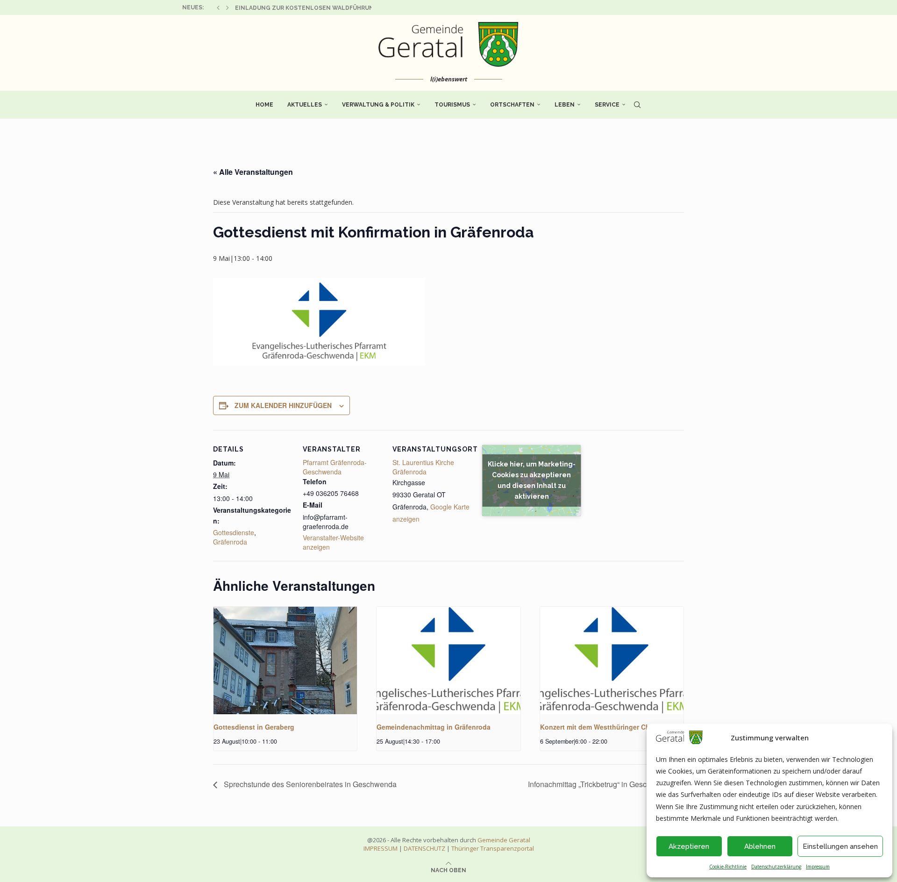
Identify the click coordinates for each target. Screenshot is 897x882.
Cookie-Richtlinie (728, 866)
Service (607, 104)
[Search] (637, 104)
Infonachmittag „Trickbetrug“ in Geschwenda (601, 784)
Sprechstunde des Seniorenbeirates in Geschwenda (309, 784)
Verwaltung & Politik (378, 104)
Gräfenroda (230, 541)
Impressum (818, 866)
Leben (565, 104)
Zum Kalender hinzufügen (283, 405)
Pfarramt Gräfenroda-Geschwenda (335, 467)
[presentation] (285, 660)
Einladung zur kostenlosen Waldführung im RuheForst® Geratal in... (352, 8)
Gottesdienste (233, 532)
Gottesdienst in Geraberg (254, 726)
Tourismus (452, 104)
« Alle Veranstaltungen (253, 171)
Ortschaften (512, 104)
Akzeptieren (689, 846)
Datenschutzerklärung (776, 866)
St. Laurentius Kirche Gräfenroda (423, 467)
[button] (218, 7)
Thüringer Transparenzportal (492, 848)
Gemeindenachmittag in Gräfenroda (434, 726)
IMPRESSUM (380, 848)
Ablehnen (760, 846)
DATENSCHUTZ (424, 848)
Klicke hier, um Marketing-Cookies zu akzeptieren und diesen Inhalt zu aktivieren (532, 480)
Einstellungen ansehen (840, 846)
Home (264, 104)
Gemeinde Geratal (503, 840)
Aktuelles (304, 104)
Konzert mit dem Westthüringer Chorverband (611, 726)
